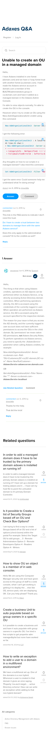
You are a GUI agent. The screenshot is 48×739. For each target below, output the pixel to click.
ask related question (13, 388)
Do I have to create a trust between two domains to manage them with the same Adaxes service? (21, 225)
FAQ (6, 723)
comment (29, 196)
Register (7, 37)
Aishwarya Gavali (26, 697)
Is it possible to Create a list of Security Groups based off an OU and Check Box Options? (18, 516)
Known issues (10, 727)
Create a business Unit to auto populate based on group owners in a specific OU (20, 615)
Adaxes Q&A (17, 29)
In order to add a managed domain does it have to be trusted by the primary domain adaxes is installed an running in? (20, 462)
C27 (22, 644)
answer (10, 196)
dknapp (23, 552)
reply (5, 241)
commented (7, 208)
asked (5, 188)
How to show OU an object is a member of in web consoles (20, 567)
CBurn (21, 598)
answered (14, 270)
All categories (8, 711)
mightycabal (24, 499)
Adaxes (14, 6)
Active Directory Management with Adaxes (22, 719)
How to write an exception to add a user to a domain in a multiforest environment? (20, 662)
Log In (18, 37)
